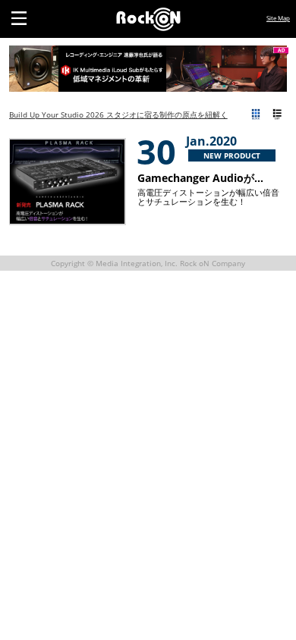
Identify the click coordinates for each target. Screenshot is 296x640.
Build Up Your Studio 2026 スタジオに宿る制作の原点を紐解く (118, 115)
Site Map (278, 18)
